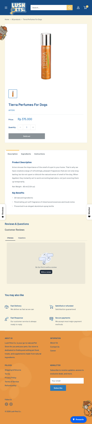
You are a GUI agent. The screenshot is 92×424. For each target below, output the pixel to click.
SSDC (13, 416)
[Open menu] (6, 8)
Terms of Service (12, 381)
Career (53, 350)
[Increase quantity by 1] (33, 127)
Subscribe (58, 388)
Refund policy (10, 385)
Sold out (26, 136)
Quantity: (12, 127)
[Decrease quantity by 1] (20, 127)
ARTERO (12, 110)
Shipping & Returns (13, 370)
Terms (7, 374)
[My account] (78, 7)
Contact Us (54, 347)
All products (16, 19)
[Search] (70, 7)
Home (7, 19)
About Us (54, 343)
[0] (85, 7)
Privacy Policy (10, 377)
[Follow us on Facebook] (6, 404)
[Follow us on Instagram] (11, 404)
